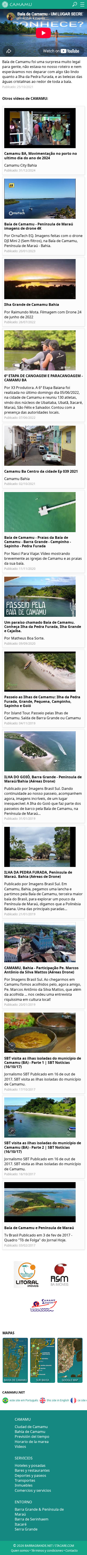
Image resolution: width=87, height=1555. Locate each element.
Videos (20, 1446)
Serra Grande (26, 1529)
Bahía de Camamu (30, 1431)
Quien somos (20, 1551)
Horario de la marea (32, 1441)
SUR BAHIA (42, 1380)
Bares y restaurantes (32, 1470)
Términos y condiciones (47, 1551)
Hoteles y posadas (30, 1465)
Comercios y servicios (33, 1490)
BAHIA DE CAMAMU (15, 1380)
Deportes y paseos (30, 1475)
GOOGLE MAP (70, 1380)
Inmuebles (24, 1485)
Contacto (71, 1551)
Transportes (25, 1480)
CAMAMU (23, 1419)
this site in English (58, 1400)
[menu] (82, 4)
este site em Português (24, 1400)
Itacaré (21, 1524)
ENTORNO (23, 1502)
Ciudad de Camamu (31, 1426)
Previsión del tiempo (32, 1436)
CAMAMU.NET (13, 1392)
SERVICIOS (24, 1458)
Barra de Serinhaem (31, 1519)
